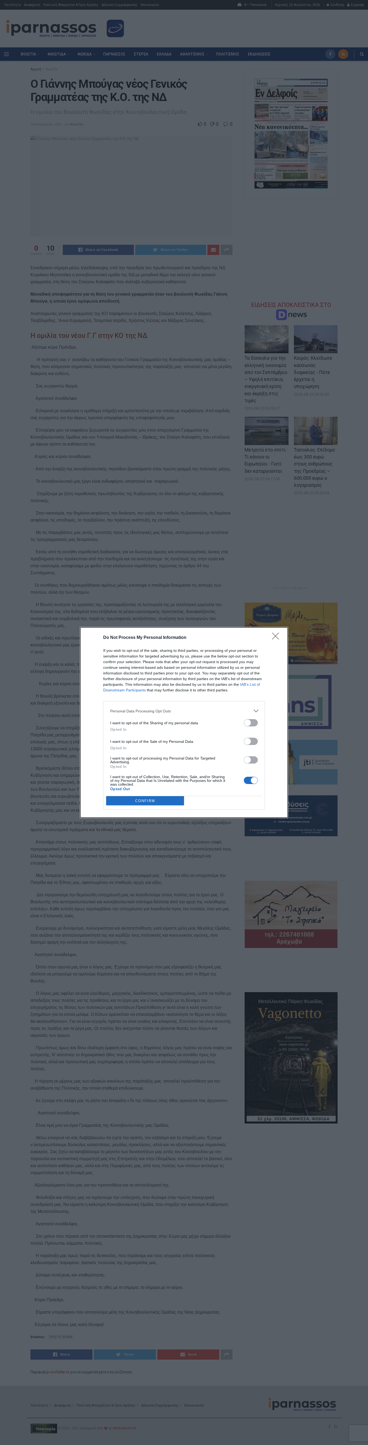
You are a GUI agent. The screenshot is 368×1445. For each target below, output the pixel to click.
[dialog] (184, 722)
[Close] (277, 638)
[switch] (251, 722)
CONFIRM (145, 801)
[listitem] (184, 711)
